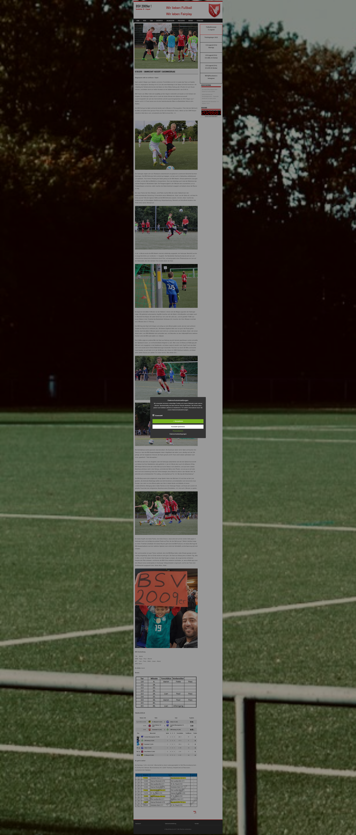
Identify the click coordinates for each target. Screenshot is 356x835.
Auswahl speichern (178, 426)
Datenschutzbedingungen (178, 434)
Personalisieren (178, 431)
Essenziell (158, 415)
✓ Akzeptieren (178, 421)
